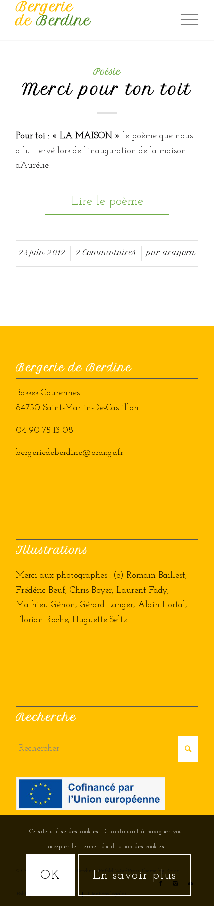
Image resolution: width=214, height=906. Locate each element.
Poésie (107, 72)
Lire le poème (107, 201)
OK (50, 875)
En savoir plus (135, 875)
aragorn (179, 252)
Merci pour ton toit (107, 89)
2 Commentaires (106, 252)
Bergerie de (53, 13)
